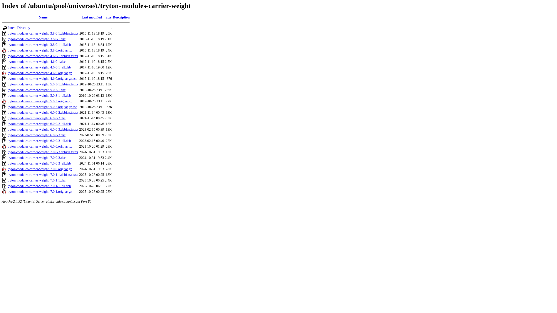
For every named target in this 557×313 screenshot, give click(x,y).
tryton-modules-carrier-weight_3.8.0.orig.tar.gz (40, 50)
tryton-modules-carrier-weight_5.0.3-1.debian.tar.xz (43, 84)
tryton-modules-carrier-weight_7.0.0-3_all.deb (39, 163)
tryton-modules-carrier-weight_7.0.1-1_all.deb (39, 186)
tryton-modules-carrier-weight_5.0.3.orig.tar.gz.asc (42, 107)
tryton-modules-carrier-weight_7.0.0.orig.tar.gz (40, 169)
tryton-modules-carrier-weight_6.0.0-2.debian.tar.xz (43, 112)
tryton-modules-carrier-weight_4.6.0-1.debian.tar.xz (43, 56)
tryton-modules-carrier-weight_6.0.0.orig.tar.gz (40, 146)
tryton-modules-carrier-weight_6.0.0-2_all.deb (39, 124)
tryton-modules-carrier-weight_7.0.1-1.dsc (36, 180)
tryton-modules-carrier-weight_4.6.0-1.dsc (36, 61)
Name (43, 17)
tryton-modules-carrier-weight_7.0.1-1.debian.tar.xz (43, 174)
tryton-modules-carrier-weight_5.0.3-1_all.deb (39, 95)
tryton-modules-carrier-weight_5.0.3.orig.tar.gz (40, 101)
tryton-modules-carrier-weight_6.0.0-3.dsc (36, 135)
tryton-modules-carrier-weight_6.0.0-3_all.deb (39, 141)
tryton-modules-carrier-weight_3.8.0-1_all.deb (39, 45)
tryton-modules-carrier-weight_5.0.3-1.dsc (36, 90)
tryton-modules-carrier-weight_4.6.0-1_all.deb (39, 67)
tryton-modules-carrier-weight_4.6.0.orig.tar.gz (40, 73)
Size (108, 17)
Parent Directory (19, 28)
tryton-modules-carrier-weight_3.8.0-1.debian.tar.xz (43, 33)
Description (121, 17)
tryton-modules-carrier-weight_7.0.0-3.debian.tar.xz (43, 152)
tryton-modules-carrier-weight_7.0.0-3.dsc (36, 158)
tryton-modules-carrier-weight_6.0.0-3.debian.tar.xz (43, 129)
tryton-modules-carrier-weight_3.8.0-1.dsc (36, 39)
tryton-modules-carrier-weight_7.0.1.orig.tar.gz (40, 191)
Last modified (92, 17)
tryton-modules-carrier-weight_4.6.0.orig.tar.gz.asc (42, 78)
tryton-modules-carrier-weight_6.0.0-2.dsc (36, 118)
